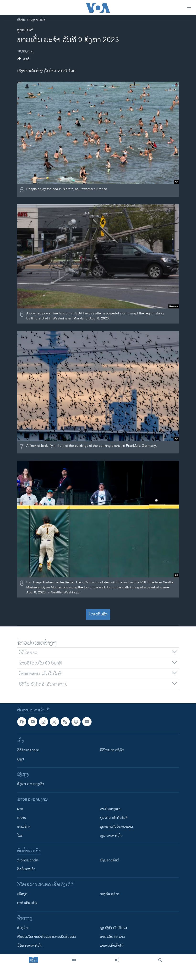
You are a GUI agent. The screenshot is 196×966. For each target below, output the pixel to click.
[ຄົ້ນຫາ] (160, 960)
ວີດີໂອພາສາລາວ (28, 750)
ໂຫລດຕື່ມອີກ (98, 614)
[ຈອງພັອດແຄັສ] (86, 721)
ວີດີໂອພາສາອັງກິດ (112, 750)
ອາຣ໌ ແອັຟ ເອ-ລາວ (112, 936)
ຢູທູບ (20, 759)
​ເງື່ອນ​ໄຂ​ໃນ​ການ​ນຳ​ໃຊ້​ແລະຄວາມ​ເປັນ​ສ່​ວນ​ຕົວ (46, 936)
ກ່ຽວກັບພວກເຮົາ (27, 860)
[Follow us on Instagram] (43, 721)
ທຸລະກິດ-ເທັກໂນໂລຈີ (113, 817)
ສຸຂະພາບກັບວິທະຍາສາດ (116, 826)
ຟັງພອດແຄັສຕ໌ (109, 860)
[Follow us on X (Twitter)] (54, 721)
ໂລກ (20, 835)
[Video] (74, 960)
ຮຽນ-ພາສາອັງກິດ (111, 835)
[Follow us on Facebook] (21, 721)
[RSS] (65, 721)
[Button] (23, 60)
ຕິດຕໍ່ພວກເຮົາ (26, 869)
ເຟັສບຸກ (22, 894)
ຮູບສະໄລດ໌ (25, 30)
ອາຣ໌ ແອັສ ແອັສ (27, 902)
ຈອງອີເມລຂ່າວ (109, 894)
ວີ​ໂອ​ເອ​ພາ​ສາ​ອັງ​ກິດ (30, 945)
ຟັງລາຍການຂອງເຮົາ (30, 784)
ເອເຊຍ (21, 817)
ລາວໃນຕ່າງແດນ (110, 808)
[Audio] (117, 960)
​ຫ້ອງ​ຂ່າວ (23, 927)
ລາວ (20, 808)
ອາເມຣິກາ (23, 826)
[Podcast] (76, 721)
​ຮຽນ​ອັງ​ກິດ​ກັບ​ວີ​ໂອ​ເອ (113, 927)
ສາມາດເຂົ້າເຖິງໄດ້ (112, 945)
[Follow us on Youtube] (32, 721)
